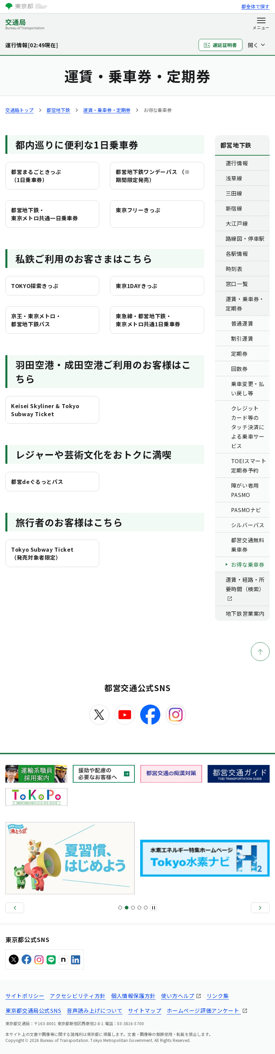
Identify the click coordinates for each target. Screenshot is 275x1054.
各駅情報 (237, 253)
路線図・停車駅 (245, 238)
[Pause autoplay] (153, 907)
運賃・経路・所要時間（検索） (245, 584)
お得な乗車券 (248, 564)
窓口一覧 (237, 284)
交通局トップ (19, 110)
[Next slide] (260, 907)
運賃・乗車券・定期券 (106, 110)
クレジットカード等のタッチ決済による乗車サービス (248, 427)
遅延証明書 (225, 45)
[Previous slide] (14, 907)
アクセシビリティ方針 (77, 996)
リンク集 (218, 996)
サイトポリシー (24, 996)
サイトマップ (144, 1010)
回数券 (239, 369)
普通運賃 (242, 323)
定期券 (239, 353)
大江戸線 (237, 223)
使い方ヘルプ (178, 996)
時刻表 (234, 269)
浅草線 (234, 178)
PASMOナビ (246, 510)
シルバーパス (248, 525)
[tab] (120, 907)
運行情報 (237, 163)
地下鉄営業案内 (245, 613)
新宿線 (234, 208)
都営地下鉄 (58, 110)
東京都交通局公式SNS (33, 1010)
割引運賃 (242, 338)
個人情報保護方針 (133, 996)
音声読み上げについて (94, 1010)
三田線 (234, 193)
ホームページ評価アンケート (204, 1010)
